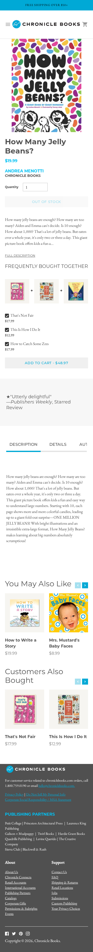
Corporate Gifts (15, 903)
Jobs (55, 893)
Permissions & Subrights (21, 908)
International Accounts (20, 887)
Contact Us (59, 872)
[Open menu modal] (8, 24)
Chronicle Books (23, 175)
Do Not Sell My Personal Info (45, 794)
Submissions (60, 898)
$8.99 (54, 653)
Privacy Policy (14, 794)
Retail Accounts (15, 882)
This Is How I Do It (25, 329)
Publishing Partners (18, 893)
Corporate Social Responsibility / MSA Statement (38, 799)
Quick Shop (24, 622)
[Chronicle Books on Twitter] (14, 933)
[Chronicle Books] (46, 24)
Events (9, 913)
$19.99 (11, 653)
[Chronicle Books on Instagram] (28, 933)
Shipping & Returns (65, 882)
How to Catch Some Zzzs (29, 343)
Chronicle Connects (18, 877)
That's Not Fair (21, 315)
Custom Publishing (64, 903)
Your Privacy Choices (66, 908)
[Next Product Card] (85, 585)
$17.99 (11, 744)
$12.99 (55, 744)
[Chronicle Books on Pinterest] (21, 933)
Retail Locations (62, 887)
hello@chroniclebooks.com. (56, 785)
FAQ (55, 877)
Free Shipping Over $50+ (46, 5)
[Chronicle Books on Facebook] (7, 933)
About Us (11, 872)
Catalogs (11, 898)
